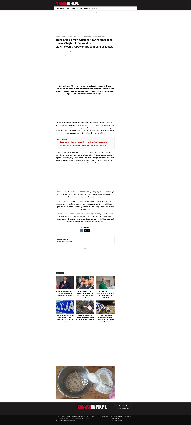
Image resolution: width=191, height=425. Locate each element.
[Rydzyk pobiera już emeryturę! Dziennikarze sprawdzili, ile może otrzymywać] (105, 282)
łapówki (65, 234)
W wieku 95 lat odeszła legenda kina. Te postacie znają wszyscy (83, 145)
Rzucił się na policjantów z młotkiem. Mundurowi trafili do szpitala (83, 142)
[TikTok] (119, 405)
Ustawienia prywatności (116, 420)
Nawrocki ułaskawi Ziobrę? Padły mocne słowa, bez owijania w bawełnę (65, 293)
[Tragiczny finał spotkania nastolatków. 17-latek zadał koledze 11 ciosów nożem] (65, 307)
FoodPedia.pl (126, 408)
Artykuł (63, 36)
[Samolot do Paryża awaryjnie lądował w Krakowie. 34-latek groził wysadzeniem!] (105, 307)
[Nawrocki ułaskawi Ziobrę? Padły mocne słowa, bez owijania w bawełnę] (65, 282)
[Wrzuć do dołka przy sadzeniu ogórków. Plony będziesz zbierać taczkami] (85, 307)
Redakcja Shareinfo (62, 51)
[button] (133, 8)
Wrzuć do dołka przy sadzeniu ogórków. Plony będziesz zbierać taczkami (85, 318)
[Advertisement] (95, 23)
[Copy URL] (88, 230)
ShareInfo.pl (58, 36)
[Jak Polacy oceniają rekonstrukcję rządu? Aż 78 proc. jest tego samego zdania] (85, 282)
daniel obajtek (59, 234)
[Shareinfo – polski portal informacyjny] (68, 3)
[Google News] (130, 405)
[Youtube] (126, 405)
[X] (85, 230)
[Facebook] (81, 230)
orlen (69, 234)
